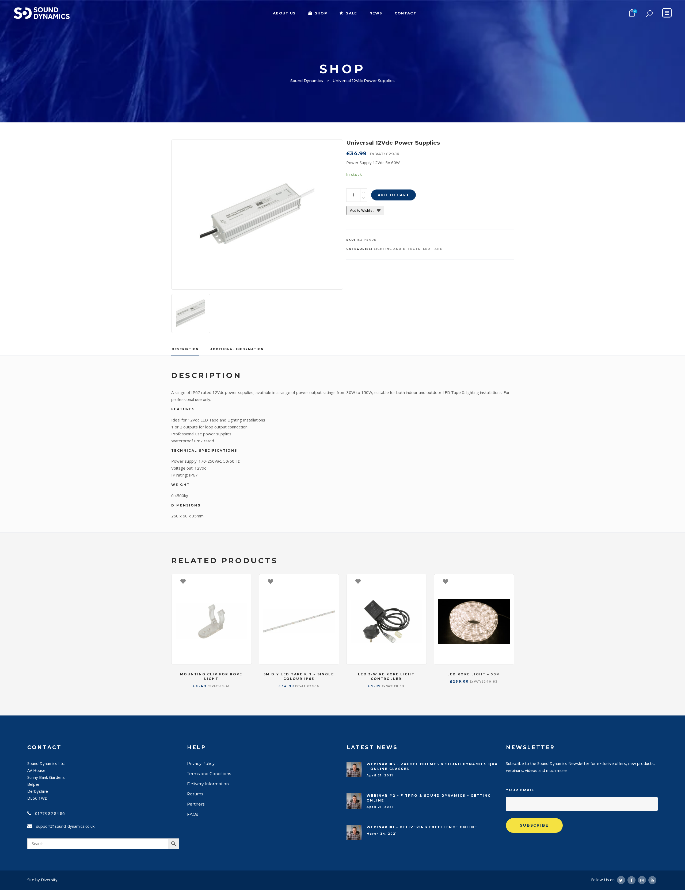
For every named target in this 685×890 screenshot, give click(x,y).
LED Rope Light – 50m (473, 674)
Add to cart (393, 195)
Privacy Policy (201, 763)
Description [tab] (185, 349)
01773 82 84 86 (50, 813)
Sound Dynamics (306, 80)
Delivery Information (208, 783)
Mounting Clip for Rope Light (211, 676)
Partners (195, 804)
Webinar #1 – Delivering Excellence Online (422, 827)
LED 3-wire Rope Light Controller (386, 676)
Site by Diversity (42, 879)
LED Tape (432, 249)
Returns (195, 793)
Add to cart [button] (245, 581)
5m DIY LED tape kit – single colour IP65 (299, 676)
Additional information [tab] (237, 349)
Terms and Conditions (209, 773)
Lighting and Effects (397, 249)
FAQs (192, 814)
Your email (520, 790)
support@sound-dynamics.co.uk (65, 826)
